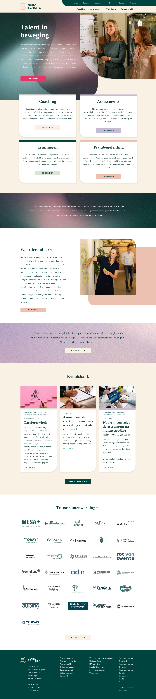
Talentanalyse (65, 676)
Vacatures (133, 3)
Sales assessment (66, 670)
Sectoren (86, 3)
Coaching (81, 9)
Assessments (95, 9)
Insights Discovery (96, 667)
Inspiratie (98, 3)
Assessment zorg (66, 658)
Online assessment (67, 673)
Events (111, 3)
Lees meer (33, 79)
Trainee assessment (67, 667)
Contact (121, 3)
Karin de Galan (95, 661)
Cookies (122, 679)
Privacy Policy (124, 676)
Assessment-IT (65, 664)
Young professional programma (101, 658)
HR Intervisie (94, 664)
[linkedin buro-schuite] (33, 691)
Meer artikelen (78, 482)
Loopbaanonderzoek (97, 670)
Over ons (74, 3)
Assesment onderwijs (68, 661)
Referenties (78, 350)
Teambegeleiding (128, 9)
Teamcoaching (94, 673)
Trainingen (111, 9)
